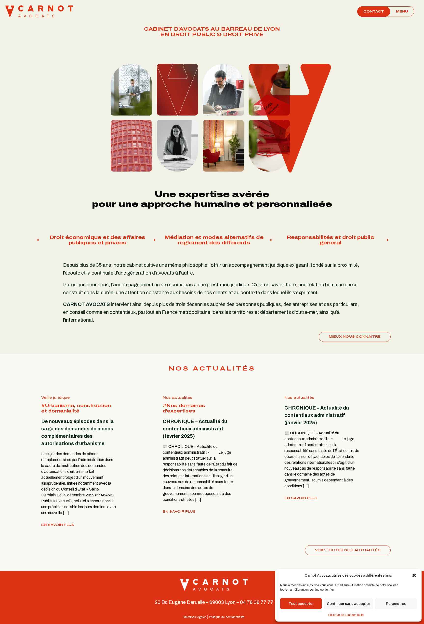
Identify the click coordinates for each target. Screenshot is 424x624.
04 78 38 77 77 (256, 602)
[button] (414, 575)
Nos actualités (178, 397)
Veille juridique (55, 397)
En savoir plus (57, 525)
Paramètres (396, 604)
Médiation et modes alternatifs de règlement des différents (97, 240)
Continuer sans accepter (348, 604)
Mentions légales (195, 617)
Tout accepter (301, 604)
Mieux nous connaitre (355, 336)
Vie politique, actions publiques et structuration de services (330, 240)
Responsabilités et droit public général (214, 240)
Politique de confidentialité (346, 615)
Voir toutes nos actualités (348, 550)
